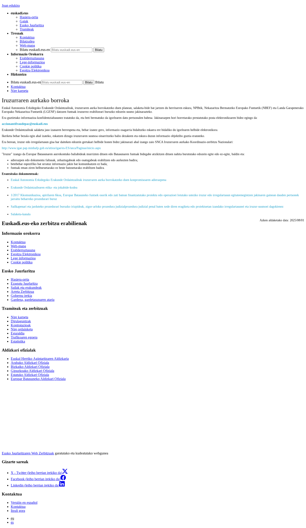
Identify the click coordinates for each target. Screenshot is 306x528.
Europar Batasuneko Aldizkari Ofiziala (38, 379)
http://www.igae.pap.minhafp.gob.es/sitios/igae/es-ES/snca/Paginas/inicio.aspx (51, 148)
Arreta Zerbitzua (22, 291)
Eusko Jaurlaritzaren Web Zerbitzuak (28, 453)
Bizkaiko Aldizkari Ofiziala (30, 367)
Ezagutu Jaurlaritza (24, 283)
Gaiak (24, 21)
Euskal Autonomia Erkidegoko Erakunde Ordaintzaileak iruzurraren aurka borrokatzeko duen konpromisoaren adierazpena (88, 180)
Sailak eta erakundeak (26, 287)
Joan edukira (11, 5)
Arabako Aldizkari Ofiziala (30, 363)
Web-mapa (27, 45)
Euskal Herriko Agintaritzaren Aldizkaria (40, 359)
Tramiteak (27, 29)
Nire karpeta (19, 91)
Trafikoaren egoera (24, 337)
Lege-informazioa (32, 62)
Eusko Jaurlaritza (32, 25)
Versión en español (24, 502)
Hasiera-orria (29, 17)
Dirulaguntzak (21, 321)
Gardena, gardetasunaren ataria (32, 300)
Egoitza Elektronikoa (35, 70)
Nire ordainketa (22, 329)
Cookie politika (30, 66)
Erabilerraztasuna (32, 58)
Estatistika (18, 341)
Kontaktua (27, 37)
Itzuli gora (18, 511)
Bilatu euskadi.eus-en (35, 50)
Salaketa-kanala (20, 214)
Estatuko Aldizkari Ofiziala (30, 375)
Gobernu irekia (21, 296)
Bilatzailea (27, 41)
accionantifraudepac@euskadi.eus (25, 124)
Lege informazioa (23, 258)
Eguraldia (17, 333)
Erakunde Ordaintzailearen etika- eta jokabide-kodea (44, 187)
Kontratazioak (21, 325)
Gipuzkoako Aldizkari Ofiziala (32, 371)
